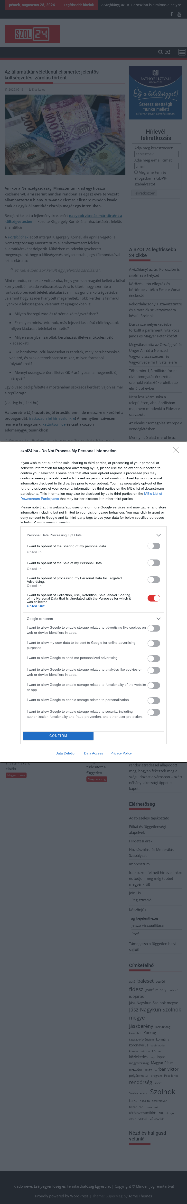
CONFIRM (58, 736)
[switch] (154, 546)
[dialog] (93, 602)
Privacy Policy (121, 753)
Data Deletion (66, 753)
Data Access (93, 753)
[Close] (177, 451)
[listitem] (93, 535)
